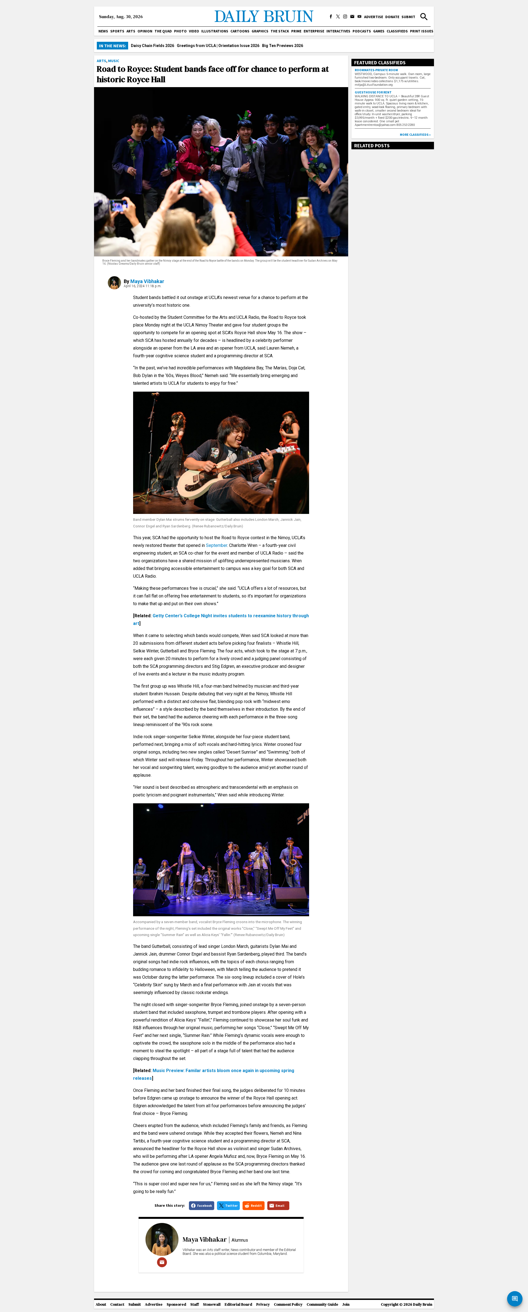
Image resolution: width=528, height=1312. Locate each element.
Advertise (373, 16)
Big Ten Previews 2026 (282, 45)
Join (346, 1304)
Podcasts (362, 31)
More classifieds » (415, 134)
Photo (180, 31)
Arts (131, 31)
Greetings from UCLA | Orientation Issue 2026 (218, 45)
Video (194, 31)
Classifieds (397, 31)
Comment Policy (288, 1304)
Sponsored (176, 1304)
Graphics (260, 31)
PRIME (296, 31)
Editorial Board (238, 1304)
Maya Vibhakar (147, 281)
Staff (194, 1304)
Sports (117, 31)
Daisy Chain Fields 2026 (152, 45)
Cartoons (239, 31)
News (103, 31)
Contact (117, 1304)
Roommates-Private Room (376, 70)
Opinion (145, 31)
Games (378, 31)
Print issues (421, 31)
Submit (408, 16)
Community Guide (322, 1304)
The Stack (280, 31)
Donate (392, 16)
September (216, 545)
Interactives (338, 31)
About (101, 1304)
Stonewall (212, 1304)
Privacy (263, 1304)
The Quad (163, 31)
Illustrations (214, 31)
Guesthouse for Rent (373, 92)
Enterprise (314, 31)
